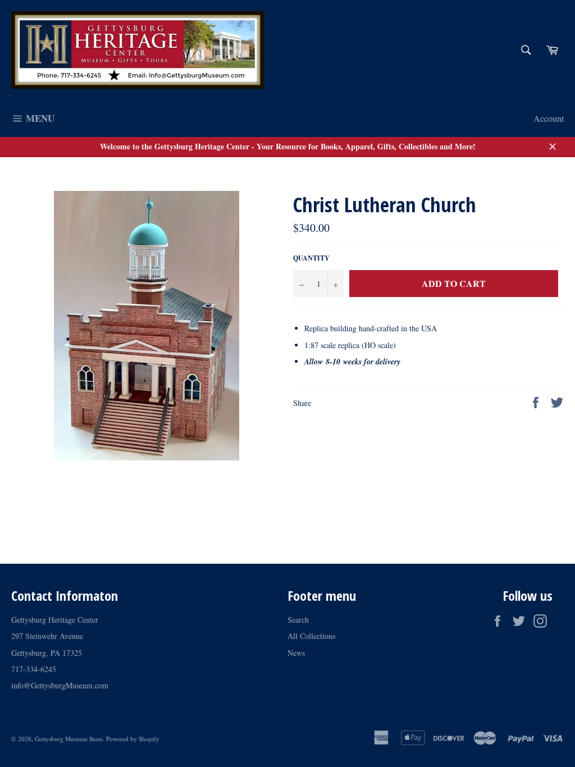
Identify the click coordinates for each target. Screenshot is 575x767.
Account (548, 118)
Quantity (311, 258)
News (296, 652)
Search (298, 619)
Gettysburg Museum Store (69, 738)
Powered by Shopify (132, 738)
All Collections (311, 636)
